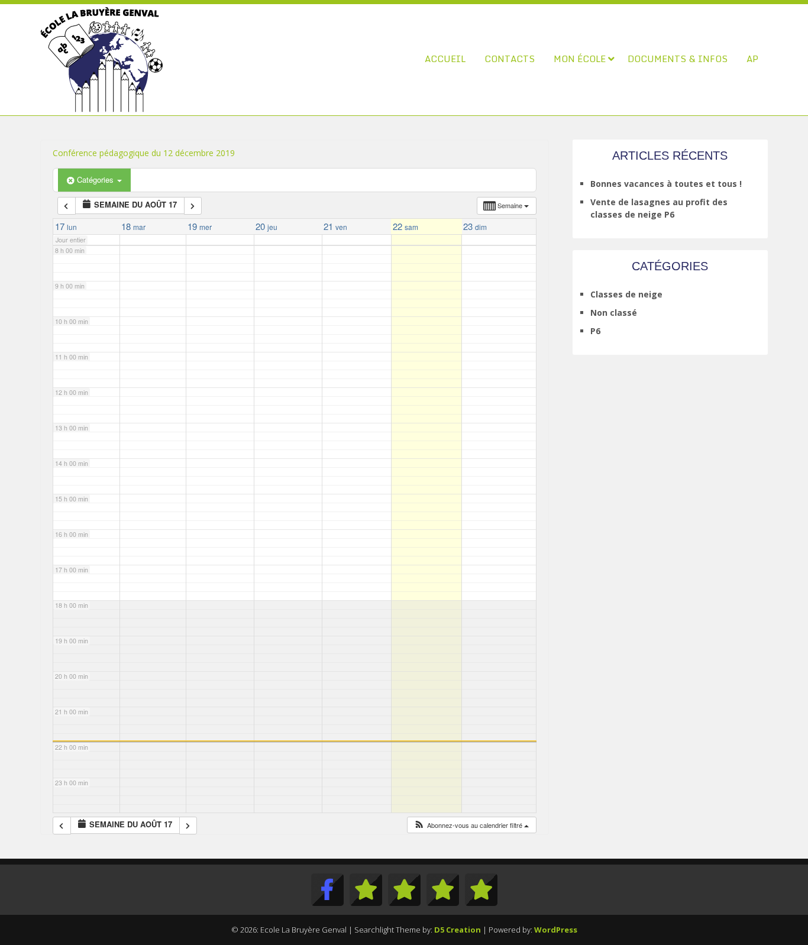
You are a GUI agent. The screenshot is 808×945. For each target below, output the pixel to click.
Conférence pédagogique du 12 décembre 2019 (144, 152)
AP (752, 58)
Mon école (580, 58)
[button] (471, 825)
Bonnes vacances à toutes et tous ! (666, 183)
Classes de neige (626, 294)
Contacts (509, 58)
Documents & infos (678, 58)
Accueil (445, 58)
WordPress (555, 929)
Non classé (613, 312)
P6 (595, 330)
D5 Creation (457, 929)
